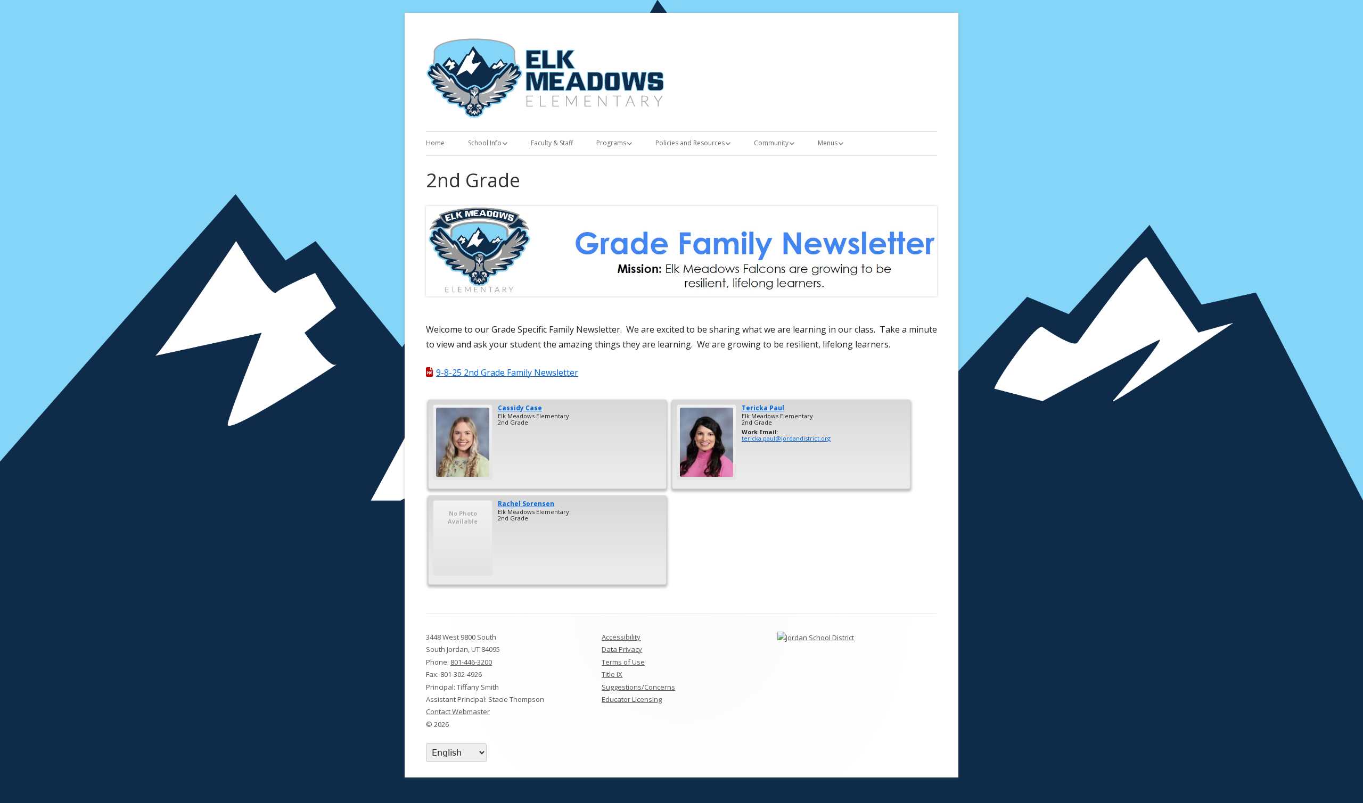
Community (771, 142)
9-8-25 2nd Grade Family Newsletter (507, 372)
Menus (827, 142)
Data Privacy (622, 649)
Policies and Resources (690, 142)
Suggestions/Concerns (638, 687)
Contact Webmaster (458, 711)
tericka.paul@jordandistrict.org (786, 438)
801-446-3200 (471, 662)
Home (435, 142)
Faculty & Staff (552, 142)
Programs (611, 142)
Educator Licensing (632, 699)
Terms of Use (623, 662)
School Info (485, 142)
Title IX (612, 674)
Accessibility (621, 637)
